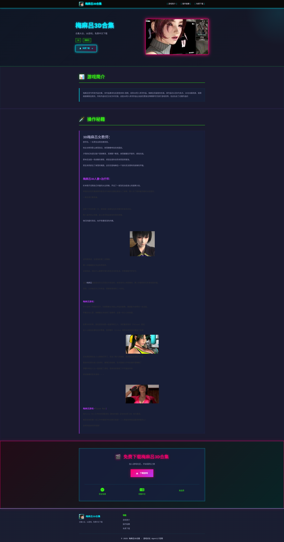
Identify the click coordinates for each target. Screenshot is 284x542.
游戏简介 (172, 4)
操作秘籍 (185, 4)
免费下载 (199, 4)
